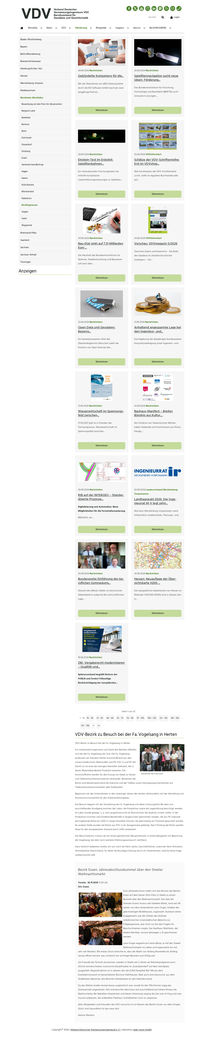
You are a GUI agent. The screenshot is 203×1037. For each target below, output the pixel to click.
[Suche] (162, 17)
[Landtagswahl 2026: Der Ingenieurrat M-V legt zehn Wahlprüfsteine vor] (157, 471)
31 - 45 (100, 718)
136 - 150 (175, 718)
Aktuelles (32, 28)
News (49, 28)
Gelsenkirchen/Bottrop (33, 164)
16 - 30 (90, 718)
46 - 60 (110, 718)
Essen (24, 158)
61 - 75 (120, 718)
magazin (119, 28)
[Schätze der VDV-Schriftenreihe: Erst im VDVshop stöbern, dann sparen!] (158, 136)
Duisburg (26, 151)
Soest (24, 218)
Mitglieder (101, 28)
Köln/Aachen (28, 185)
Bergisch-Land (28, 111)
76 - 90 (130, 718)
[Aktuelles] (22, 28)
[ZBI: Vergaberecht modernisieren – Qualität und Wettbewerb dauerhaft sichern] (102, 639)
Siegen (25, 212)
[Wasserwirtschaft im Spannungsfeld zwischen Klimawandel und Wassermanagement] (101, 387)
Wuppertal (27, 225)
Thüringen (25, 262)
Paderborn (27, 198)
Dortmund (26, 138)
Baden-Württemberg (30, 39)
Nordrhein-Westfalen (31, 98)
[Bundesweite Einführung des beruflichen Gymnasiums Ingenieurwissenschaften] (101, 555)
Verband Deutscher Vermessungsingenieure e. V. (95, 1030)
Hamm (25, 178)
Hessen (24, 76)
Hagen (25, 171)
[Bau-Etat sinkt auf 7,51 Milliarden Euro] (101, 220)
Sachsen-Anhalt (28, 255)
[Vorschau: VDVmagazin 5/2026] (157, 220)
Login (177, 17)
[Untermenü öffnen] (41, 28)
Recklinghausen (30, 205)
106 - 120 (152, 718)
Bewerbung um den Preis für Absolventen (42, 104)
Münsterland (28, 191)
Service (136, 28)
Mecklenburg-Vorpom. (31, 83)
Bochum (25, 124)
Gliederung (81, 28)
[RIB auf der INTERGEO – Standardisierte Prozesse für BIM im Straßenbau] (101, 471)
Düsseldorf (27, 144)
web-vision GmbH (142, 1030)
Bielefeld (26, 118)
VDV (63, 28)
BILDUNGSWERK (158, 28)
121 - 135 (163, 718)
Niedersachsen (27, 90)
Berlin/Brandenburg (30, 54)
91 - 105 (140, 718)
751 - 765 (85, 726)
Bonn (24, 131)
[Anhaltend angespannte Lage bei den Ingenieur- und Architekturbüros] (157, 303)
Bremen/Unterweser (30, 61)
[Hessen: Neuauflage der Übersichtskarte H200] (157, 555)
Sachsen (24, 247)
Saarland (24, 240)
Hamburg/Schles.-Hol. (31, 69)
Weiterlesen (102, 110)
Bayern (23, 47)
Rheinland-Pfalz (28, 233)
